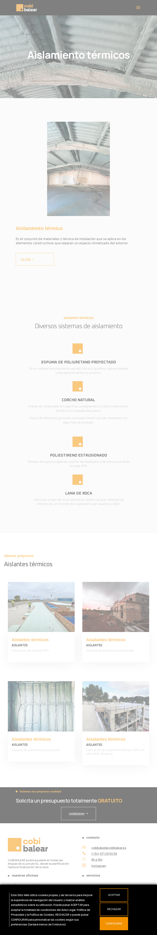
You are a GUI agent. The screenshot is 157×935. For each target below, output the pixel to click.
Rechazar (114, 909)
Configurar (114, 923)
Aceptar (114, 895)
